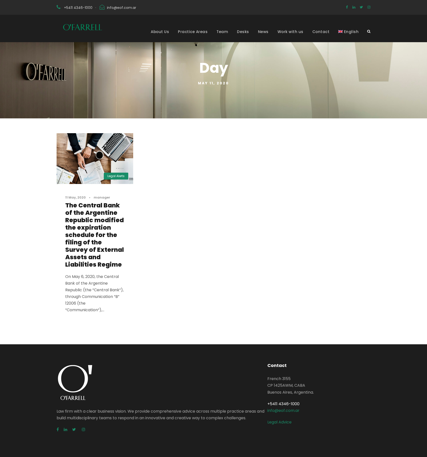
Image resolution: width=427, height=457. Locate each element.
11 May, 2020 (75, 197)
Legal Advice (279, 422)
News (263, 31)
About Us (160, 31)
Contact (321, 31)
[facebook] (347, 7)
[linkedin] (353, 7)
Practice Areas (193, 31)
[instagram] (368, 7)
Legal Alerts (116, 176)
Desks (243, 31)
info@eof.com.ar (121, 7)
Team (222, 31)
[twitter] (361, 7)
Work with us (290, 31)
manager (102, 197)
